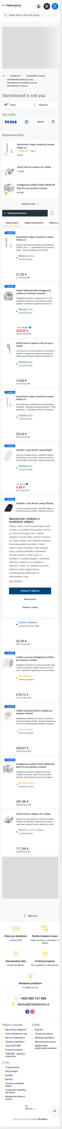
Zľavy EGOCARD (13, 1045)
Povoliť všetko (30, 591)
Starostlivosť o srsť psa (17, 86)
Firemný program (14, 1049)
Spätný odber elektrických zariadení (46, 1046)
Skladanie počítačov (44, 1038)
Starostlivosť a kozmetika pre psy (22, 83)
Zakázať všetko (30, 607)
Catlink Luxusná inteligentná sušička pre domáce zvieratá (35, 658)
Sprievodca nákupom (15, 1029)
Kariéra (9, 1079)
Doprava (39, 1029)
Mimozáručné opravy (45, 1042)
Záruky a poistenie (44, 1033)
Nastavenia (30, 599)
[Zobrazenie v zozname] (53, 213)
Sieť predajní (11, 1071)
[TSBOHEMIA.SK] (11, 6)
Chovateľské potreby (35, 76)
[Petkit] (40, 122)
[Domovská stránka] (3, 76)
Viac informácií (15, 581)
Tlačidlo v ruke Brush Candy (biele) (34, 450)
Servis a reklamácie (15, 1038)
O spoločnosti (12, 1067)
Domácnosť (15, 76)
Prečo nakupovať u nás (16, 1033)
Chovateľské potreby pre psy (20, 79)
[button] (36, 257)
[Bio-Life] (53, 122)
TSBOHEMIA (41, 1119)
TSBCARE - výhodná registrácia (15, 1055)
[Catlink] (26, 122)
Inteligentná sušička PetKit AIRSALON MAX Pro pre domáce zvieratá (35, 765)
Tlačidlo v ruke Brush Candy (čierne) (34, 503)
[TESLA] (10, 122)
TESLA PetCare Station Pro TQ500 (34, 167)
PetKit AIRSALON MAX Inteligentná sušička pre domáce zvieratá (33, 292)
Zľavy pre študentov (15, 1042)
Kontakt (9, 1075)
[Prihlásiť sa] (38, 6)
